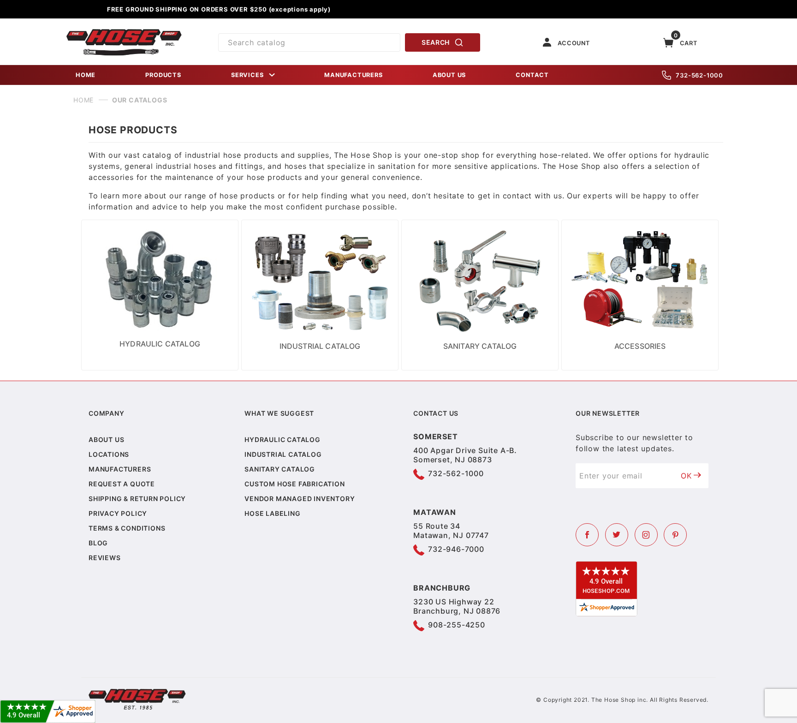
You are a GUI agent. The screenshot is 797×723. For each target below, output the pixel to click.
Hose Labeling (272, 513)
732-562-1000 (699, 75)
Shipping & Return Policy (137, 498)
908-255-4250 (456, 624)
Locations (109, 454)
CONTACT (532, 75)
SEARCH (436, 42)
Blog (98, 543)
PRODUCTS (163, 75)
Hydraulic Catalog (282, 439)
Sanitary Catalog (279, 469)
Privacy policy (118, 513)
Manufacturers (120, 469)
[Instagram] (646, 534)
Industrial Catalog (282, 454)
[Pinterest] (675, 534)
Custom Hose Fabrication (294, 484)
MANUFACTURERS (353, 75)
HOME (85, 75)
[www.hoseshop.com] (124, 32)
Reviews (105, 558)
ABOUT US (449, 75)
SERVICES (247, 75)
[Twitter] (616, 534)
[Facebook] (587, 534)
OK (686, 475)
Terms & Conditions (127, 528)
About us (106, 439)
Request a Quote (122, 484)
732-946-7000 (456, 549)
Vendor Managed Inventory (299, 498)
